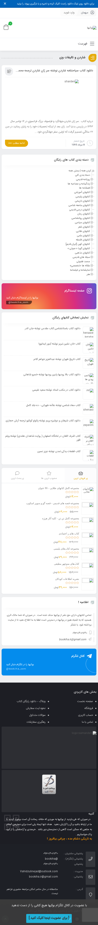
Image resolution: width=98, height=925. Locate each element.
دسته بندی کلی (82, 175)
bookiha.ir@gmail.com (72, 640)
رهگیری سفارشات (36, 722)
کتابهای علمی (83, 235)
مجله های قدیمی (81, 257)
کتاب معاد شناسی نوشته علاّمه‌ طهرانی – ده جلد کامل (53, 405)
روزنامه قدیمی (83, 180)
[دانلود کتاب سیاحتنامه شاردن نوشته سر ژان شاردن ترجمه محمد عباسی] (49, 98)
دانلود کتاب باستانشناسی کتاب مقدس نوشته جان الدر (52, 329)
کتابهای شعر (84, 227)
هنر (88, 274)
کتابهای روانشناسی (81, 218)
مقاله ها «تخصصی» (80, 266)
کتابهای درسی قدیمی (79, 210)
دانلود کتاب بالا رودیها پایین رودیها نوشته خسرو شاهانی (51, 375)
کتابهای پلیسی (83, 197)
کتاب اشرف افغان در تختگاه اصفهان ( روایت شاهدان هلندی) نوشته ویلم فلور (42, 438)
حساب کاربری (85, 715)
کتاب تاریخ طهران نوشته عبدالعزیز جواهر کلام (57, 359)
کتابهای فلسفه (83, 240)
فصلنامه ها (84, 188)
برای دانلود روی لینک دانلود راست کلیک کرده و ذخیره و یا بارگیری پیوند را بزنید (55, 4)
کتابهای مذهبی (82, 253)
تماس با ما (87, 722)
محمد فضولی (83, 261)
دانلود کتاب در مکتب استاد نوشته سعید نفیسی (56, 390)
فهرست (83, 44)
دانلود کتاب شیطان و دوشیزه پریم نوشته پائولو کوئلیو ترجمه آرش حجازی (43, 421)
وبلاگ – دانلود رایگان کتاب (31, 701)
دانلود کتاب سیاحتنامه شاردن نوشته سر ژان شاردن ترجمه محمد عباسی (54, 70)
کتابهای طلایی (83, 231)
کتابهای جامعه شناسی (79, 205)
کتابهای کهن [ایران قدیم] (78, 244)
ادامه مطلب (19, 143)
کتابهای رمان (83, 214)
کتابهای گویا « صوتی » (78, 249)
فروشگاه (88, 708)
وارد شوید (69, 12)
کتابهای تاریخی (82, 201)
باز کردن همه (87, 171)
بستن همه (74, 171)
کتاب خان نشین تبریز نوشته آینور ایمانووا (59, 344)
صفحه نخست (85, 701)
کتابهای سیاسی (82, 223)
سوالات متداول (37, 715)
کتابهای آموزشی (82, 192)
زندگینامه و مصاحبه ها (79, 184)
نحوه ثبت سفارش (36, 708)
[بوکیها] (91, 28)
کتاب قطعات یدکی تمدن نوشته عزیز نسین (58, 451)
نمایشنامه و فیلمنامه (80, 270)
